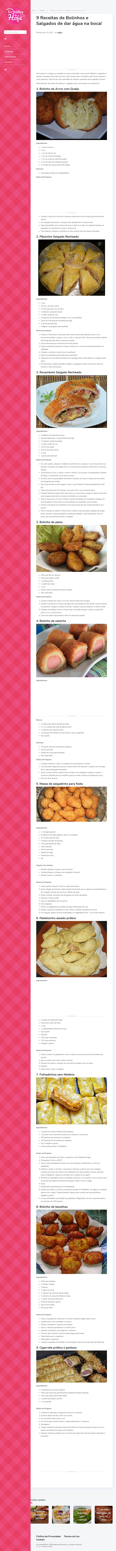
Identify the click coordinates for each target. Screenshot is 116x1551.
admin (60, 32)
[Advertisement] (71, 52)
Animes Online (47, 1546)
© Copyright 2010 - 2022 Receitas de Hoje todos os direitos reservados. (59, 1544)
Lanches (8, 62)
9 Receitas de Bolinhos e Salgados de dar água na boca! (69, 20)
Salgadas (9, 51)
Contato (40, 1539)
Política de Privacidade (48, 1536)
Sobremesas (10, 56)
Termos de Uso (72, 1536)
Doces (7, 46)
